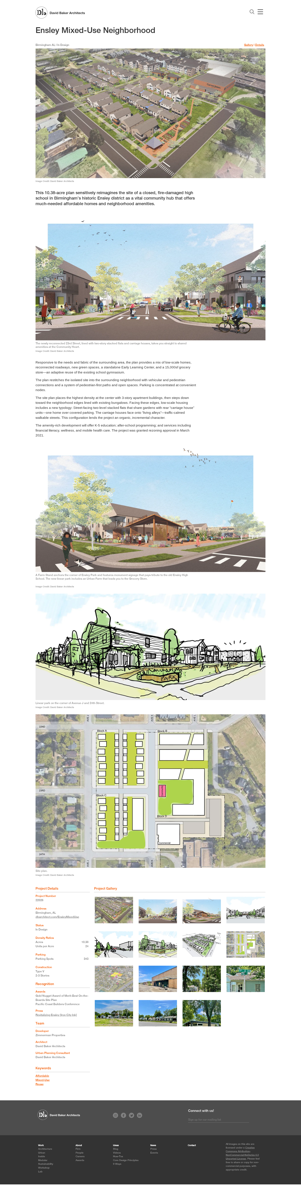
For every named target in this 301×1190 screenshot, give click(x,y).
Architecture (45, 1148)
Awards (80, 1160)
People (79, 1152)
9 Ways (117, 1163)
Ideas (116, 1145)
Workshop (44, 1167)
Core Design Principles (125, 1160)
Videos (117, 1152)
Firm (78, 1148)
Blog (115, 1148)
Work (41, 1145)
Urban (41, 1152)
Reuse (40, 1084)
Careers (80, 1156)
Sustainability (45, 1163)
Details (259, 45)
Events (154, 1152)
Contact (192, 1145)
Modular (42, 1160)
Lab (40, 1171)
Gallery (248, 45)
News (153, 1145)
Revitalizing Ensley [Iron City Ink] (56, 1015)
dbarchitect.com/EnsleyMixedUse (57, 917)
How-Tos (118, 1156)
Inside (41, 1156)
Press (153, 1148)
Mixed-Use (43, 1080)
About (79, 1145)
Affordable (42, 1075)
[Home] (60, 12)
